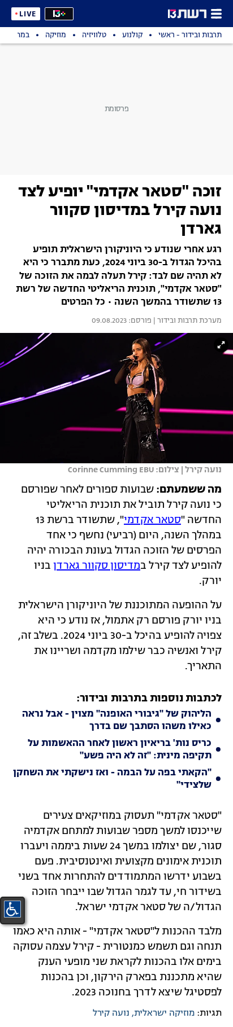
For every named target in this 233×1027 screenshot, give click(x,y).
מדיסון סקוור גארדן (96, 566)
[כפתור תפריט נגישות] (12, 909)
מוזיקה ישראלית (164, 1013)
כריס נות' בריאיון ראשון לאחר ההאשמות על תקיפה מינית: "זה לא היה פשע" (120, 750)
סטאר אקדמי (152, 520)
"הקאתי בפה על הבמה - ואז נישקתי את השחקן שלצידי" (112, 779)
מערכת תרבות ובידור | (187, 321)
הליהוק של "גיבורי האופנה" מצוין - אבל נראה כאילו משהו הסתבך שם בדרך (117, 720)
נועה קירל (111, 1013)
